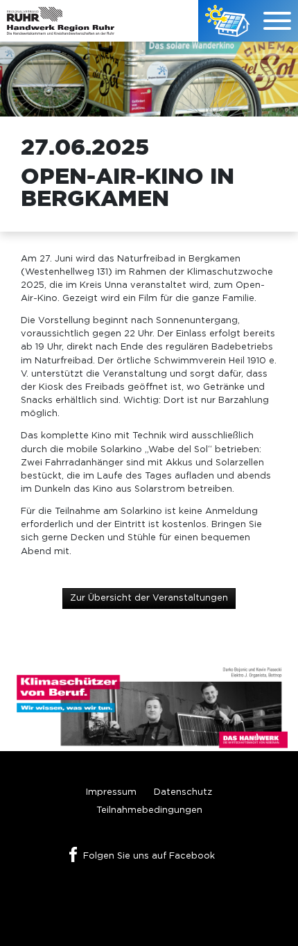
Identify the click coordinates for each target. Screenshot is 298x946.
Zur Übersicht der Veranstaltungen (149, 598)
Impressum (111, 792)
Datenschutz (183, 792)
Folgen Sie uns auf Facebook (149, 856)
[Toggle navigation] (277, 21)
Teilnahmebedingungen (149, 810)
